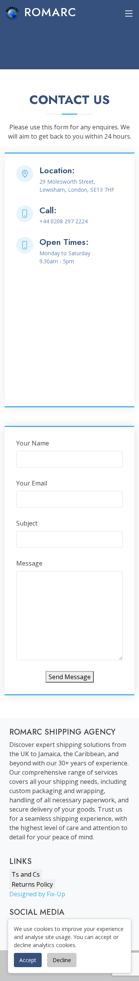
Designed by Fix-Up (37, 894)
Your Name (32, 443)
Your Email (31, 483)
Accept (27, 960)
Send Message (70, 677)
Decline (62, 960)
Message (29, 563)
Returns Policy (32, 884)
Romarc (48, 12)
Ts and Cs (26, 874)
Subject (26, 523)
